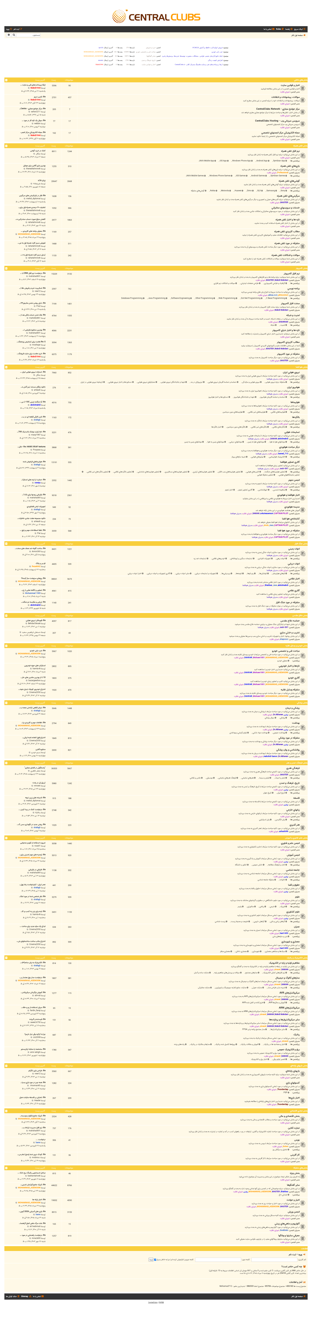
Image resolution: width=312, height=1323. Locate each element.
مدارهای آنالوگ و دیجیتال (287, 978)
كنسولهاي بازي (293, 1083)
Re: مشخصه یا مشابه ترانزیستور (33, 1049)
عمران (297, 927)
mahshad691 (35, 276)
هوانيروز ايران (293, 387)
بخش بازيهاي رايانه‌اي (299, 1065)
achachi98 (283, 831)
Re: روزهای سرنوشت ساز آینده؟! (33, 578)
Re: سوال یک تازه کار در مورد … (34, 120)
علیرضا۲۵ (37, 183)
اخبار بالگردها (216, 426)
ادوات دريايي (294, 564)
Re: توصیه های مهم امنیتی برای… (32, 854)
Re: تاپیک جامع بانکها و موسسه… (33, 1115)
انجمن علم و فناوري (290, 843)
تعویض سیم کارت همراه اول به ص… (32, 243)
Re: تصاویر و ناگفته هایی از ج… (33, 590)
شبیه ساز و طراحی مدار (276, 987)
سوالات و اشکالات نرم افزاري (224, 283)
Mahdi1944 (36, 88)
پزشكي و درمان (292, 708)
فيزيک (282, 906)
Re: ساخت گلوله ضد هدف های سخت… (30, 548)
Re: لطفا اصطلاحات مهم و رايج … (33, 530)
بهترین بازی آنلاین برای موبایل (34, 165)
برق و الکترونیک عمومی (288, 1050)
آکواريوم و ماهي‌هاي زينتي (287, 1224)
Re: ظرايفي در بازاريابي (37, 869)
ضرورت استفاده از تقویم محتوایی (33, 842)
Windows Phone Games (219, 175)
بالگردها (296, 417)
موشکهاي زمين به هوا (215, 441)
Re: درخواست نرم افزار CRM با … (33, 273)
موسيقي (209, 777)
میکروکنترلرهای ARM (289, 1008)
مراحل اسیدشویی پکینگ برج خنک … (32, 1172)
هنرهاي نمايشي (247, 777)
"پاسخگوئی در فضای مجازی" (35, 767)
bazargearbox (34, 680)
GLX (259, 190)
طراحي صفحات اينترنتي (249, 283)
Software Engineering (180, 298)
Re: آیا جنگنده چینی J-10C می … (32, 401)
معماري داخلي (241, 951)
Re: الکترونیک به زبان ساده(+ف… (33, 962)
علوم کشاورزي (293, 912)
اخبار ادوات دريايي (135, 573)
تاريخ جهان (267, 792)
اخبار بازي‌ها (294, 1098)
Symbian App (279, 160)
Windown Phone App (241, 160)
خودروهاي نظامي (218, 558)
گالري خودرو (294, 678)
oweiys (38, 482)
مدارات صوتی (257, 987)
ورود (300, 1254)
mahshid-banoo (270, 756)
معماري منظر (225, 951)
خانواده (282, 879)
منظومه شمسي (279, 489)
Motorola (225, 190)
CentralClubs (152, 1302)
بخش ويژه (295, 1173)
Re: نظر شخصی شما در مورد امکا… (32, 896)
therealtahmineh (33, 168)
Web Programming (226, 298)
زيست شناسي (220, 921)
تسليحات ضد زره (200, 558)
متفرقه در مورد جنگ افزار (288, 602)
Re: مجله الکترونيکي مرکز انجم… (33, 132)
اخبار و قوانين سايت (290, 85)
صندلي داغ (283, 1194)
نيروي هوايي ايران (291, 372)
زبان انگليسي (280, 819)
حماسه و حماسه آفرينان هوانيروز (272, 397)
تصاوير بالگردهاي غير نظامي (97, 471)
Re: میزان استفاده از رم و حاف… (33, 1007)
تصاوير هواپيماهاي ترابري (203, 471)
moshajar (36, 344)
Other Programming (204, 298)
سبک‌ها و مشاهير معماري (275, 951)
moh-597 (284, 468)
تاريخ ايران (281, 792)
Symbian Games (277, 175)
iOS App (223, 160)
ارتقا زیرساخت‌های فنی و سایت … (33, 84)
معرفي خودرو (282, 660)
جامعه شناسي (293, 870)
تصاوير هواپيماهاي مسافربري (175, 471)
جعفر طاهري (36, 770)
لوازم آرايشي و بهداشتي (238, 732)
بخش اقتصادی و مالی (289, 1116)
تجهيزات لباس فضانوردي (36, 506)
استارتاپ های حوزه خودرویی (35, 665)
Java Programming (156, 298)
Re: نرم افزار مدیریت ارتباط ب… (34, 1127)
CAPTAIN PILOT (281, 513)
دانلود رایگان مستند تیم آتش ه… (33, 386)
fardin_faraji (35, 1010)
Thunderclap (282, 1089)
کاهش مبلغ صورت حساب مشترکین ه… (30, 219)
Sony (282, 190)
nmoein (37, 785)
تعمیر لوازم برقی (278, 1059)
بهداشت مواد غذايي (259, 732)
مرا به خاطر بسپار (163, 1259)
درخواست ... (41, 1139)
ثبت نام (292, 1254)
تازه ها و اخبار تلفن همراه (288, 220)
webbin (37, 123)
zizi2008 (37, 1037)
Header (37, 1100)
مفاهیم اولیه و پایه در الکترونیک (284, 963)
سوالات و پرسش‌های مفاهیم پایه (227, 972)
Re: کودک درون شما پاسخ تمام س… (31, 1154)
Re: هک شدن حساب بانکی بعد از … (32, 314)
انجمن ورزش (294, 1212)
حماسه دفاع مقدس (290, 621)
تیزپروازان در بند (196, 382)
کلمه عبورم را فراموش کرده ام (182, 1259)
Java (271, 525)
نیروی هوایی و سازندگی (251, 382)
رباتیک (296, 1035)
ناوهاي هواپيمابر (278, 573)
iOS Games (240, 175)
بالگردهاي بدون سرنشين (236, 426)
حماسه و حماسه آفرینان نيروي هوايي (222, 382)
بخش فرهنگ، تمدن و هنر (297, 763)
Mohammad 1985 (33, 593)
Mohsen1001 (259, 657)
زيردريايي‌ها (225, 573)
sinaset (277, 969)
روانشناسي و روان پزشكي (288, 750)
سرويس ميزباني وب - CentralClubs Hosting (277, 121)
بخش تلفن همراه (300, 146)
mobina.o (36, 1157)
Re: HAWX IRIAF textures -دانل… (31, 446)
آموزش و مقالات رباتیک (249, 1044)
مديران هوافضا (272, 379)
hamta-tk (37, 668)
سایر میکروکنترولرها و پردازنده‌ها (284, 1020)
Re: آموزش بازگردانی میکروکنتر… (33, 992)
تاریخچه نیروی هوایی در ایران (92, 382)
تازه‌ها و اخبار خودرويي (289, 666)
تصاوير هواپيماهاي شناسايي (148, 471)
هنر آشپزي (295, 825)
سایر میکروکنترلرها (277, 1029)
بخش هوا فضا (302, 367)
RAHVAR (248, 657)
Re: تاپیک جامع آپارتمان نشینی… (33, 1184)
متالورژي (250, 906)
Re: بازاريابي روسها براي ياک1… (34, 494)
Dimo (249, 190)
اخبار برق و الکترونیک (259, 1059)
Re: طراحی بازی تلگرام (37, 1070)
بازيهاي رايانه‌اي (293, 1071)
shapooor (284, 639)
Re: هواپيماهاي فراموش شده (34, 461)
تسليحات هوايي (292, 432)
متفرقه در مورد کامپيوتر (288, 354)
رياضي (261, 906)
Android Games (258, 175)
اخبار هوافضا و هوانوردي (288, 495)
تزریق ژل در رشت (39, 782)
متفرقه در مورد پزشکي (289, 738)
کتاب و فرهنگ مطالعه (276, 864)
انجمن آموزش (293, 855)
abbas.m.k (272, 295)
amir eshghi (35, 1052)
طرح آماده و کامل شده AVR (252, 1002)
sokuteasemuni (266, 513)
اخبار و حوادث (293, 1200)
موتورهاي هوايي (257, 456)
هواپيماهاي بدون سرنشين (233, 411)
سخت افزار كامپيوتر (290, 303)
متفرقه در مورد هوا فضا (289, 531)
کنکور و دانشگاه (241, 864)
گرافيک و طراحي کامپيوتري (274, 283)
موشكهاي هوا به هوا (277, 441)
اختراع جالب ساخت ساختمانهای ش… (31, 941)
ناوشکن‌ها (263, 573)
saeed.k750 (35, 1022)
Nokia (212, 190)
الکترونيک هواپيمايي (277, 456)
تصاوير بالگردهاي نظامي (122, 471)
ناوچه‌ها (238, 573)
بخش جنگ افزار (301, 543)
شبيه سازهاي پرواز (239, 456)
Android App (261, 160)
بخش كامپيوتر (302, 268)
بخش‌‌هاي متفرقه (300, 1168)
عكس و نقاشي (195, 777)
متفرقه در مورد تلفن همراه (287, 243)
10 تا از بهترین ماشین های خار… (33, 677)
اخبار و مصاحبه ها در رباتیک (274, 1044)
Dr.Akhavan (278, 714)
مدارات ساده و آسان (201, 972)
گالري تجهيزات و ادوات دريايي (158, 573)
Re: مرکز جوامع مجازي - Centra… (32, 108)
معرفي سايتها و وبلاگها (289, 1236)
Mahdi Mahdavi (281, 280)
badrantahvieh (34, 1175)
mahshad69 (35, 497)
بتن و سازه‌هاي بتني (280, 936)
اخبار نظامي (294, 579)
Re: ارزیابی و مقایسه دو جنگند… (33, 602)
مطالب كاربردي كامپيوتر (288, 342)
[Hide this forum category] (6, 80)
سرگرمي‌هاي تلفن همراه (288, 196)
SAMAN (273, 438)
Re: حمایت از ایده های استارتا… (33, 479)
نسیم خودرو (36, 752)
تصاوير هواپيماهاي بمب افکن (229, 471)
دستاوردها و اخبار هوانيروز (218, 397)
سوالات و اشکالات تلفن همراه (286, 255)
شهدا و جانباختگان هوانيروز (243, 397)
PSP (285, 1092)
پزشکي (282, 717)
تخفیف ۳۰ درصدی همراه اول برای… (32, 207)
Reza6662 (36, 566)
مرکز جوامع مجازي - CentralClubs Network (278, 109)
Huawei (237, 190)
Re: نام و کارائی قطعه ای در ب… (33, 416)
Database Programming (132, 298)
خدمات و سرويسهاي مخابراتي (286, 208)
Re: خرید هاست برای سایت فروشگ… (31, 353)
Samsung (270, 190)
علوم (297, 897)
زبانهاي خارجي (293, 810)
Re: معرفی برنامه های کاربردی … (33, 231)
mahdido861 (35, 318)
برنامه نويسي (293, 288)
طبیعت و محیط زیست (239, 921)
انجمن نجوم (294, 480)
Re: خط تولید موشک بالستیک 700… (31, 431)
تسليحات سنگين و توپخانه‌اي (241, 558)
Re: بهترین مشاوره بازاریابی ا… (34, 329)
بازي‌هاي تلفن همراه (290, 166)
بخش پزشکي (302, 702)
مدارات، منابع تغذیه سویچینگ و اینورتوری (230, 987)
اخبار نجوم (229, 489)
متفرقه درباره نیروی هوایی (275, 382)
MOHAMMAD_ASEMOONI (29, 234)
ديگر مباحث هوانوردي (289, 447)
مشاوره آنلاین (41, 749)
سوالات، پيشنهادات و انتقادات (285, 97)
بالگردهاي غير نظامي (259, 426)
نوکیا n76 (42, 180)
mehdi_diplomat (33, 198)
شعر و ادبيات (279, 777)
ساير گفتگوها (293, 1185)
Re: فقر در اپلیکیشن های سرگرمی (32, 195)
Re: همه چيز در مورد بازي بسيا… (33, 1082)
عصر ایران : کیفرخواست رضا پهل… (32, 884)
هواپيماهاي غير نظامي (256, 411)
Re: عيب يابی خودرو (38, 650)
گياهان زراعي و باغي (277, 921)
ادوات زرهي (280, 558)
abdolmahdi (35, 405)
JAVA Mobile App (206, 160)
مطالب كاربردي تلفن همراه (287, 231)
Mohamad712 (226, 1286)
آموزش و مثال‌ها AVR (276, 1002)
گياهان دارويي (259, 921)
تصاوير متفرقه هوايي (265, 474)
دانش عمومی (257, 864)
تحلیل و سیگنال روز (280, 1149)
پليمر (240, 906)
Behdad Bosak (34, 623)
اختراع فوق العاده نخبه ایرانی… (34, 737)
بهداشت (296, 723)
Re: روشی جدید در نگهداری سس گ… (31, 824)
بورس (297, 1140)
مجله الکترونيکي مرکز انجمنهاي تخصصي (280, 133)
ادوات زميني (294, 549)
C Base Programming (275, 298)
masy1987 (36, 434)
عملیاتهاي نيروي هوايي (146, 382)
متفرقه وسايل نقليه (290, 690)
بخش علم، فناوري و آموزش (296, 838)
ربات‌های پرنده (179, 1044)
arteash (37, 390)
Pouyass (37, 449)
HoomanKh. (35, 1085)
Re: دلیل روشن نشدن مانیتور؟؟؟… (32, 303)
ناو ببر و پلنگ (41, 563)
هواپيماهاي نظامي (278, 411)
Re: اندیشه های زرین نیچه (35, 797)
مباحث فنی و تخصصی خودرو (286, 651)
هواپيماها (295, 402)
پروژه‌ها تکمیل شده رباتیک (225, 1044)
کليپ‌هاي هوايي (252, 471)
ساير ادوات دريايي (182, 573)
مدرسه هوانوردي (292, 507)
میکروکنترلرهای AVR (290, 993)
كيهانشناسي (262, 489)
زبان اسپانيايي (264, 819)
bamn (38, 1142)
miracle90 (36, 1238)
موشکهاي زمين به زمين (193, 441)
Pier (39, 533)
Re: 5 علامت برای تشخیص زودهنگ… (31, 341)
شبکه (273, 325)
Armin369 (36, 551)
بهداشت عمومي (279, 732)
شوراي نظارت (285, 91)
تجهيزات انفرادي (264, 558)
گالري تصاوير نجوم (245, 489)
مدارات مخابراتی (204, 987)
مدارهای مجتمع (251, 972)
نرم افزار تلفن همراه (290, 151)
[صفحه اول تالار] (156, 15)
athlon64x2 (283, 295)
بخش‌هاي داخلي (301, 80)
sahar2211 (36, 111)
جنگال (38, 153)
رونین (286, 714)
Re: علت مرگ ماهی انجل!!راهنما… (32, 1223)
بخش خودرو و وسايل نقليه (297, 645)
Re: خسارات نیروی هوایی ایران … (33, 372)
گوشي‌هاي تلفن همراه (289, 181)
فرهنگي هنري (293, 768)
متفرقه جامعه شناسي (266, 879)
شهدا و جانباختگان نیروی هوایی (172, 382)
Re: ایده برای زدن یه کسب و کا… (33, 911)
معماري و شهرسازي (290, 942)
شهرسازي (256, 951)
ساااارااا (38, 812)
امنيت (282, 325)
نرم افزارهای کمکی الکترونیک (274, 972)
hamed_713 (283, 453)
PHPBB (161, 1302)
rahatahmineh (34, 222)
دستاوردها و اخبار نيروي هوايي (120, 382)
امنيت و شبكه (293, 315)
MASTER (284, 202)
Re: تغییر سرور (40, 96)
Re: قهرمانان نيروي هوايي (36, 620)
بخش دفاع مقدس (300, 615)
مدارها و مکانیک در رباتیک (200, 1044)
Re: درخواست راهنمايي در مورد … (33, 1235)
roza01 (37, 845)
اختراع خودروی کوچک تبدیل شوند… (32, 689)
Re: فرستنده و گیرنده (37, 1019)
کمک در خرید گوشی (38, 150)
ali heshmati (35, 1226)
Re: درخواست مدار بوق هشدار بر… (32, 977)
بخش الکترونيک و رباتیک (297, 958)
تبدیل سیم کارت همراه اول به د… (33, 254)
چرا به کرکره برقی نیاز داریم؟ (35, 1034)
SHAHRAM (283, 321)
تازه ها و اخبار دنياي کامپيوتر (286, 330)
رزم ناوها (250, 573)
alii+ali (38, 995)
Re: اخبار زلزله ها (39, 1199)
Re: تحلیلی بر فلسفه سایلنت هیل (32, 1097)
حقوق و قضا (294, 885)
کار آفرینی (295, 1155)
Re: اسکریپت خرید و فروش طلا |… (32, 288)
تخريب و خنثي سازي (290, 633)
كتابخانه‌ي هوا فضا (291, 519)
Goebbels (284, 1230)
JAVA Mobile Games (195, 175)
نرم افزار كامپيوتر (292, 274)
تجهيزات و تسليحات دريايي (205, 573)
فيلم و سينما (264, 777)
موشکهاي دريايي (235, 441)
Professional (282, 172)
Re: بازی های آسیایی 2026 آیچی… (32, 1211)
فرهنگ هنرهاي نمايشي (227, 777)
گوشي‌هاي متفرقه (197, 190)
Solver (285, 1146)
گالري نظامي (294, 591)
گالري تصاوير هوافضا (290, 462)
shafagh (37, 419)
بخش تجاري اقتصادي (299, 1111)
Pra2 (38, 306)
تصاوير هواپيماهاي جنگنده (274, 471)
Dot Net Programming (250, 298)
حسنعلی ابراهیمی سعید (31, 632)
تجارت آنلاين (294, 1128)
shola (266, 525)
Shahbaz (268, 585)
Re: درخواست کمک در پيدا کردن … (32, 809)
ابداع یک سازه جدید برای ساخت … (33, 926)
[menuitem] (289, 29)
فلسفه (296, 798)
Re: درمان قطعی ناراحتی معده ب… (32, 707)
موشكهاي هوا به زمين (255, 441)
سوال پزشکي (269, 717)
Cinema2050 (35, 692)
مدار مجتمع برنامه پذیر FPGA (253, 1029)
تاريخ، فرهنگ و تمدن (289, 783)
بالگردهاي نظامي (278, 426)
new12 (38, 291)
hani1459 (284, 933)
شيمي (271, 906)
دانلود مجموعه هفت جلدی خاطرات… (31, 518)
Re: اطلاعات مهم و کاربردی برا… (33, 722)
